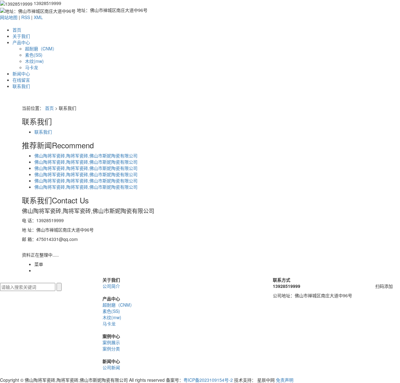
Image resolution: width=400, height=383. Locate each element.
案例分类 (111, 348)
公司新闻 (111, 367)
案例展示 (111, 342)
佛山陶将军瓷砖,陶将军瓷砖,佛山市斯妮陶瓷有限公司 (86, 162)
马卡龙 (31, 67)
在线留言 (21, 80)
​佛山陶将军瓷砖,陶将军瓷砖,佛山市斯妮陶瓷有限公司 (86, 155)
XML (38, 17)
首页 (16, 30)
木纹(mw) (34, 61)
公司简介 (111, 286)
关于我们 (21, 36)
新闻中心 (21, 73)
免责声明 (284, 380)
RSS (25, 17)
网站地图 (9, 17)
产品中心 (21, 42)
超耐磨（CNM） (41, 48)
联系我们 (21, 86)
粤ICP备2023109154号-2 (208, 380)
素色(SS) (33, 55)
